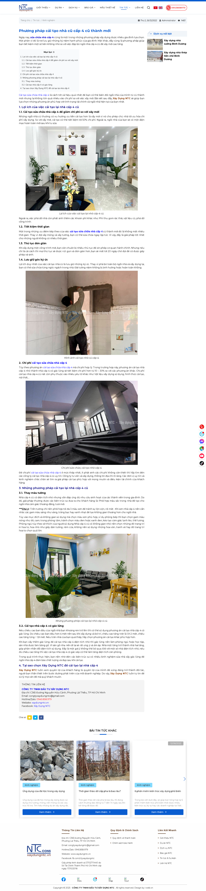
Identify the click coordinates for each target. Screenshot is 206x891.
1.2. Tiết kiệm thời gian (32, 64)
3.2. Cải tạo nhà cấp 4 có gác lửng (37, 85)
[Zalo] (95, 879)
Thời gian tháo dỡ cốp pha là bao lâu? (44, 791)
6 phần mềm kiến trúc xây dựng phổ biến (102, 791)
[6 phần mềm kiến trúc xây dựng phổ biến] (103, 761)
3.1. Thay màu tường (31, 81)
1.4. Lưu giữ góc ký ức (32, 71)
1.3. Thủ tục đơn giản (31, 67)
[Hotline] (201, 426)
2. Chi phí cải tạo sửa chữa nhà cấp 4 (37, 74)
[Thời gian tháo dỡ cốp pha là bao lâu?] (47, 761)
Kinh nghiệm (31, 785)
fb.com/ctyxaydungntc (83, 858)
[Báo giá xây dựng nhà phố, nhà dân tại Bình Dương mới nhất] (159, 761)
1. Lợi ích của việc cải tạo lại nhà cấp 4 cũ (38, 57)
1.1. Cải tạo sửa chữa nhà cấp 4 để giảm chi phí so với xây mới (50, 60)
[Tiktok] (142, 879)
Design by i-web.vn (143, 888)
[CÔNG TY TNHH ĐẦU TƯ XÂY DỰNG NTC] (26, 8)
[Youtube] (126, 879)
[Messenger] (79, 879)
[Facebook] (64, 879)
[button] (184, 779)
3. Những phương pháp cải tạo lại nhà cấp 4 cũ (41, 78)
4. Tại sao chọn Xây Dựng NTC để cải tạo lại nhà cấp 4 (44, 88)
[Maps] (111, 879)
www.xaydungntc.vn (81, 854)
